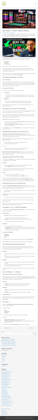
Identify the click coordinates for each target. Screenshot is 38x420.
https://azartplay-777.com (6, 376)
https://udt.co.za (4, 390)
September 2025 (4, 354)
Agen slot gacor (4, 411)
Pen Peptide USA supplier (6, 408)
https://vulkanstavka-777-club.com (7, 402)
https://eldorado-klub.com (6, 373)
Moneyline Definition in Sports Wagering (8, 340)
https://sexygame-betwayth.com (7, 387)
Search (3, 331)
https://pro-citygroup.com (6, 375)
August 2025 (4, 356)
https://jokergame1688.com (6, 396)
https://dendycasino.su (5, 399)
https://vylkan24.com (5, 385)
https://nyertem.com (5, 370)
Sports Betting (4, 32)
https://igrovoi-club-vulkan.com (7, 372)
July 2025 (3, 357)
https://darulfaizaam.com (6, 384)
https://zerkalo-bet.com (5, 378)
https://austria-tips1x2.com (6, 382)
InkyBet (3, 410)
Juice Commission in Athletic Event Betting (8, 343)
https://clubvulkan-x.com (6, 381)
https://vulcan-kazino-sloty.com (7, 405)
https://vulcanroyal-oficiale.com (7, 379)
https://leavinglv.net (5, 393)
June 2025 (3, 359)
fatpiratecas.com (4, 414)
